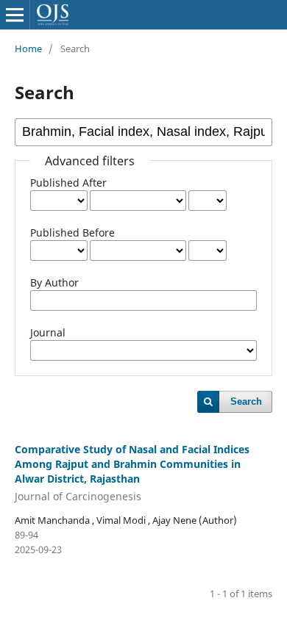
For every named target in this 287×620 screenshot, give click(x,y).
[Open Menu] (14, 14)
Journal (47, 332)
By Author (54, 282)
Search (246, 401)
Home (28, 48)
